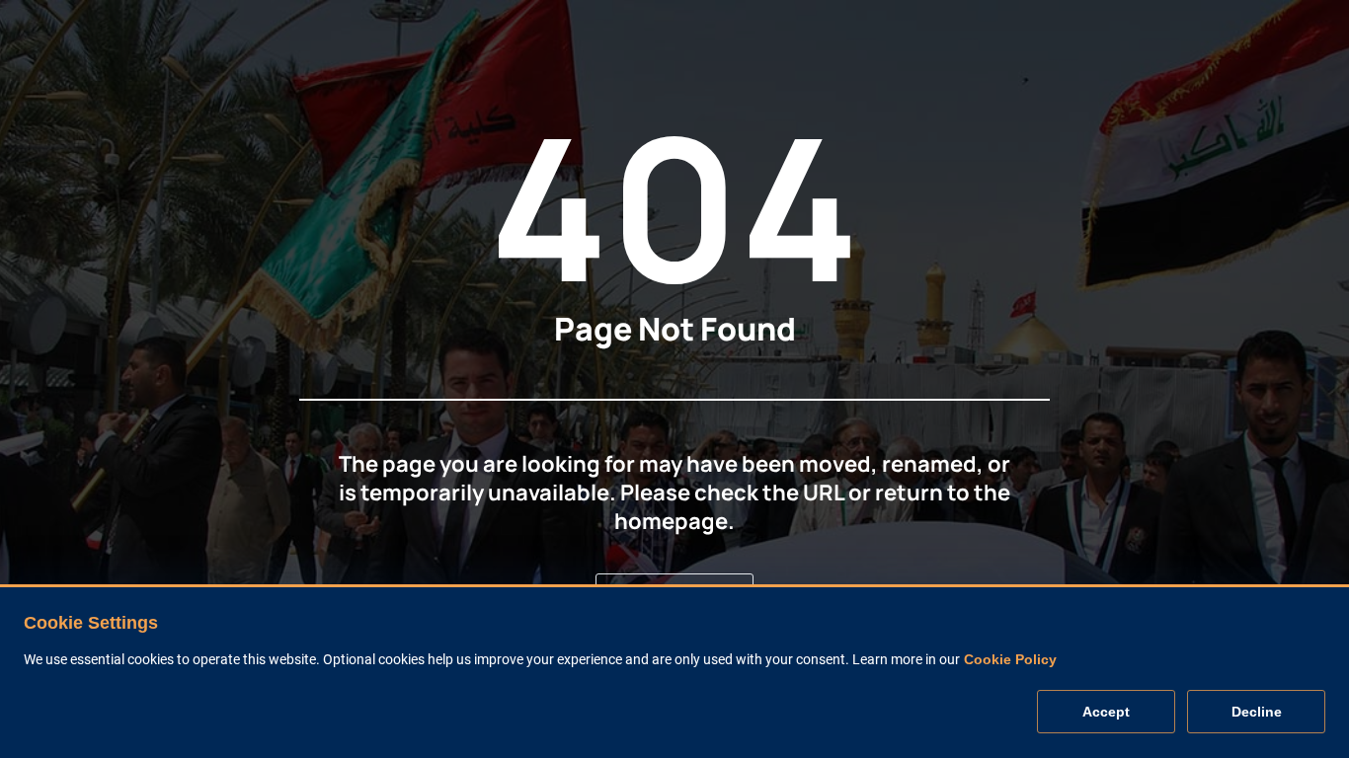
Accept (1106, 712)
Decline (1256, 712)
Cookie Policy (1010, 660)
